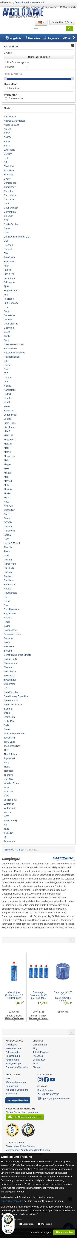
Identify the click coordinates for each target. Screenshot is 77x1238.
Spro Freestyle (11, 692)
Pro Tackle (9, 568)
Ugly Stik (8, 779)
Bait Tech (8, 137)
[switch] (8, 1231)
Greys (7, 332)
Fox (6, 294)
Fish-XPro (9, 274)
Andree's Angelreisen (15, 121)
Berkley (8, 154)
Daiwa (7, 228)
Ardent (7, 129)
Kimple (7, 398)
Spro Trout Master (13, 704)
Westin (7, 812)
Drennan (8, 245)
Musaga (8, 489)
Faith (6, 265)
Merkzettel (51, 7)
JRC (6, 373)
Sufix (6, 725)
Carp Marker (10, 195)
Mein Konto (33, 7)
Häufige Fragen (13, 1063)
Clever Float (10, 212)
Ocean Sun (9, 510)
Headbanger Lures (13, 344)
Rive (6, 605)
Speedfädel (10, 679)
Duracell (8, 249)
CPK (6, 220)
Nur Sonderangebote (18, 62)
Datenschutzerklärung (12, 1201)
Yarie (6, 829)
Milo (6, 477)
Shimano (8, 667)
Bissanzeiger (12, 1146)
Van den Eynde (11, 783)
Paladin (8, 526)
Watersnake (10, 808)
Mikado (7, 472)
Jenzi (6, 369)
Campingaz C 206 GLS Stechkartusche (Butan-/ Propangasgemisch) (63, 998)
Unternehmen (40, 1044)
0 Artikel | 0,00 (62, 22)
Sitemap (37, 1067)
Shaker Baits (10, 659)
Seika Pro (9, 646)
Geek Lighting (11, 323)
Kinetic (7, 402)
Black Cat (9, 166)
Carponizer (9, 199)
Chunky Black (11, 207)
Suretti (7, 729)
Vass (6, 787)
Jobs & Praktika (40, 1052)
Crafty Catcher (11, 224)
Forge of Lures (11, 290)
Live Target (9, 427)
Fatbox (7, 270)
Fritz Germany (11, 303)
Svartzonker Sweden (14, 733)
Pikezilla (8, 547)
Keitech (8, 394)
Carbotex (8, 191)
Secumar (8, 638)
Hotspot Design (12, 357)
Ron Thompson (12, 609)
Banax (7, 145)
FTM (6, 307)
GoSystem (9, 328)
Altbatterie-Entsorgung (17, 1090)
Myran (7, 497)
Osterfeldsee (39, 1059)
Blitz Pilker (9, 170)
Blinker (23, 1146)
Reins (7, 601)
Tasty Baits (9, 742)
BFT (6, 158)
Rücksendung (13, 1056)
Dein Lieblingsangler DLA (17, 236)
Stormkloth (9, 717)
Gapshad (8, 319)
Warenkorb (69, 7)
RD (5, 597)
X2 (5, 824)
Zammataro (10, 841)
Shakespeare (11, 663)
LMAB (7, 431)
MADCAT (8, 435)
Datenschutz (12, 1086)
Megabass (9, 456)
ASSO (7, 133)
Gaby (6, 311)
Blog (35, 1048)
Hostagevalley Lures (14, 352)
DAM (6, 232)
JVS (6, 381)
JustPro (8, 377)
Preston (8, 559)
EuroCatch (9, 257)
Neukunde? (38, 2)
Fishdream (9, 278)
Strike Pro (9, 721)
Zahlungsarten (13, 1052)
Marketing (46, 1223)
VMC (6, 795)
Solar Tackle (10, 671)
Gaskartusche (16, 98)
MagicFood (9, 439)
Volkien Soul (10, 800)
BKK (6, 162)
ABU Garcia (10, 116)
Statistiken (28, 1223)
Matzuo (7, 452)
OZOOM (8, 522)
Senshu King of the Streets (17, 655)
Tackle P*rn (10, 737)
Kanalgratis (10, 390)
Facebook (38, 1056)
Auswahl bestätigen (40, 1232)
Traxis (7, 766)
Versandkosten (13, 1048)
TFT (6, 750)
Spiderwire (9, 684)
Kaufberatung (12, 1059)
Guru (6, 340)
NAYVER (8, 506)
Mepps (7, 464)
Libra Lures (10, 423)
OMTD (7, 514)
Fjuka (7, 286)
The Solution (10, 754)
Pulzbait (8, 576)
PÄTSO (7, 535)
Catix (6, 203)
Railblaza (9, 580)
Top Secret (9, 758)
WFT (6, 816)
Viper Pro (8, 791)
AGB (8, 1078)
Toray (7, 762)
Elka (6, 253)
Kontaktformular (45, 1090)
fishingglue (9, 282)
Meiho (7, 460)
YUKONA (8, 833)
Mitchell (8, 481)
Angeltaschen (28, 1150)
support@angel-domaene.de (55, 1098)
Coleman (8, 216)
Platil (6, 555)
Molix (6, 485)
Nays (6, 501)
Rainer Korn (10, 584)
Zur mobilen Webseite (17, 1067)
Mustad (7, 493)
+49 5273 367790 (50, 1094)
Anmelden (20, 2)
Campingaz (15, 88)
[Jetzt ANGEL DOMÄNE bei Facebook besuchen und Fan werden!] (40, 1081)
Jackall (7, 365)
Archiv (36, 1063)
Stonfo (7, 713)
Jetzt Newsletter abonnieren (27, 1117)
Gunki (7, 336)
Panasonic (9, 530)
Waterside (9, 804)
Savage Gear (10, 630)
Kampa (7, 385)
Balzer (7, 141)
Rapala (7, 588)
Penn (6, 539)
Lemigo (8, 419)
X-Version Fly (10, 820)
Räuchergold (10, 593)
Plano (7, 551)
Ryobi (7, 622)
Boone (7, 178)
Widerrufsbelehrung (16, 1082)
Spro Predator (11, 700)
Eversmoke (9, 261)
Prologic (8, 572)
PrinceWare (10, 564)
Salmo (7, 626)
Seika (7, 642)
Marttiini (8, 443)
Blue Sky (8, 174)
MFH (6, 468)
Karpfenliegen (42, 1150)
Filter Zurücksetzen (40, 56)
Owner (7, 518)
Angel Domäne (11, 125)
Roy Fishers (10, 613)
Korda (7, 406)
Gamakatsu (10, 315)
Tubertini (8, 775)
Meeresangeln (13, 1150)
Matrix (7, 448)
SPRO (7, 688)
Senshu (8, 650)
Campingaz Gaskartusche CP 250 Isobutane (14, 995)
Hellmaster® (10, 348)
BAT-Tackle (9, 149)
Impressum (11, 1093)
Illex (6, 361)
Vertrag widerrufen (18, 1100)
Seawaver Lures (12, 634)
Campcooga (10, 183)
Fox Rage (9, 299)
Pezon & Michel (12, 543)
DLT (6, 241)
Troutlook (8, 771)
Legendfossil (10, 414)
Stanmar (8, 708)
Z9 (5, 837)
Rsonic (7, 617)
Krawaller (9, 410)
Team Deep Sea (12, 746)
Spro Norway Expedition (16, 696)
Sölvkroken (9, 675)
